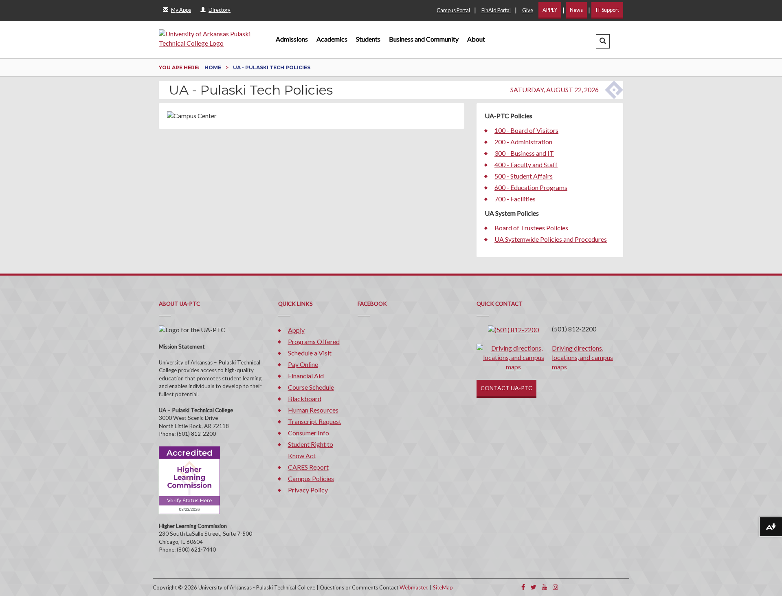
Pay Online (303, 364)
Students (368, 39)
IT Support (607, 10)
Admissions (292, 39)
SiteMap (443, 587)
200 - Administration (523, 142)
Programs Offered (314, 341)
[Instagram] (555, 587)
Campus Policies (311, 478)
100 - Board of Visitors (526, 130)
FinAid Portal (496, 10)
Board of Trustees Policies (531, 228)
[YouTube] (544, 587)
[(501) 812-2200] (513, 329)
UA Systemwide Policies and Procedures (550, 239)
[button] (603, 41)
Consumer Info (308, 433)
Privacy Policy (308, 490)
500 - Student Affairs (523, 176)
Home (213, 67)
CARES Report (308, 467)
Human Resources (313, 410)
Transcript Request (314, 421)
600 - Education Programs (530, 187)
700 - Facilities (515, 199)
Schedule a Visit (310, 353)
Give (527, 10)
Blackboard (304, 398)
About (476, 39)
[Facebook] (523, 587)
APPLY (550, 10)
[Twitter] (533, 587)
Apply (296, 330)
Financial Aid (306, 376)
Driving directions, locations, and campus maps (582, 357)
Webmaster (413, 587)
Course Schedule (311, 387)
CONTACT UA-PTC (506, 387)
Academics (331, 39)
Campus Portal (453, 10)
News (576, 10)
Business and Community (424, 39)
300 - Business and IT (524, 153)
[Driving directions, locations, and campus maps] (514, 357)
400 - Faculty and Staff (526, 164)
